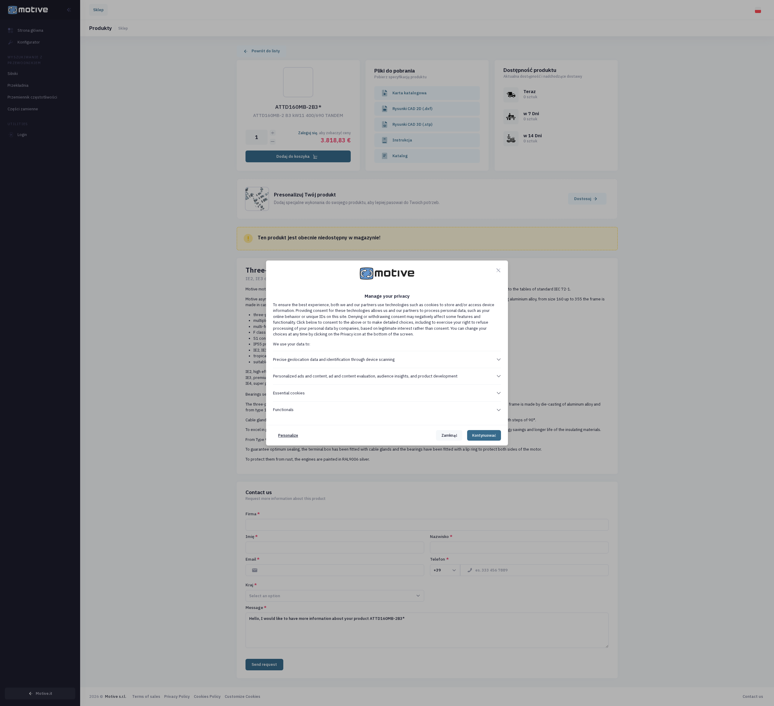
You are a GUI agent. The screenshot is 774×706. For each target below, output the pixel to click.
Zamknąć (449, 435)
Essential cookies (289, 393)
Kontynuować (484, 435)
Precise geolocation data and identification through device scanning (334, 359)
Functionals (283, 409)
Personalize (288, 435)
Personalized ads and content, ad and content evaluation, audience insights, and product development (365, 376)
